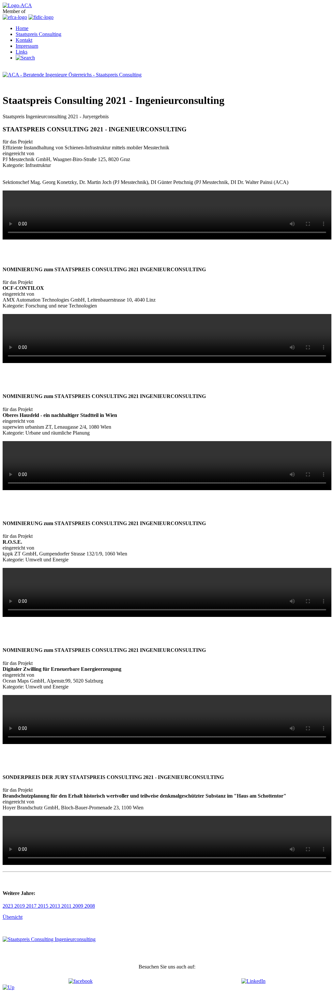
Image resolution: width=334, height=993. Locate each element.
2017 (32, 906)
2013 (55, 906)
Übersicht (13, 917)
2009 (78, 906)
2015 (44, 906)
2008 (89, 906)
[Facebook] (80, 981)
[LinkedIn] (253, 981)
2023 (8, 906)
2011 (67, 906)
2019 (20, 906)
